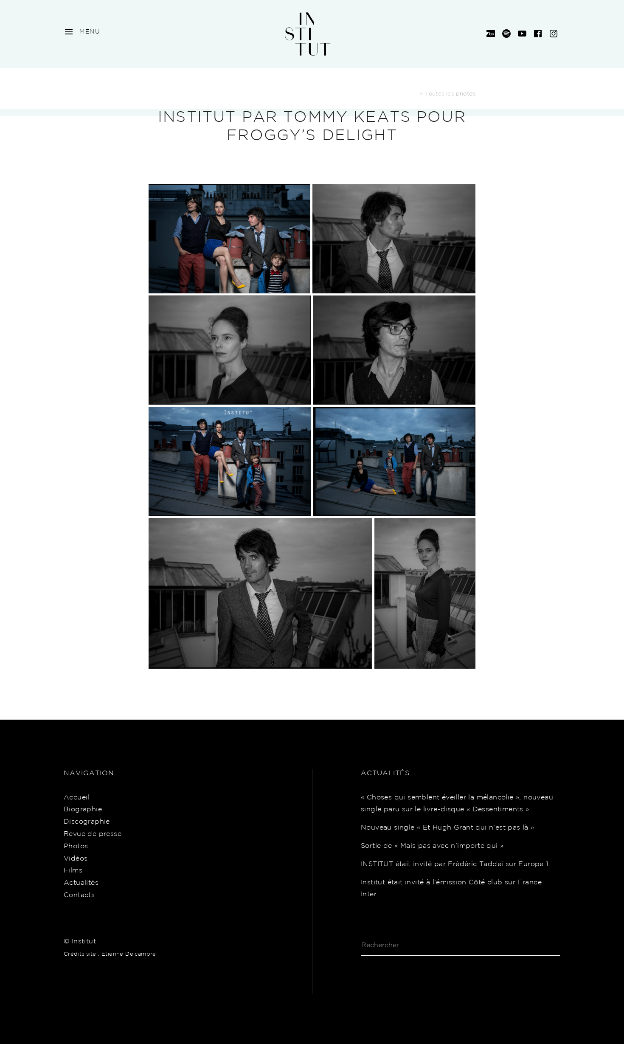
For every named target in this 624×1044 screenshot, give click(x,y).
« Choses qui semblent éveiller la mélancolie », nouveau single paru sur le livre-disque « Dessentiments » (457, 803)
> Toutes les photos (447, 94)
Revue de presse (92, 834)
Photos (76, 846)
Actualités (81, 883)
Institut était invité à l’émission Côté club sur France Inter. (451, 888)
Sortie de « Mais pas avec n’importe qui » (432, 846)
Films (73, 870)
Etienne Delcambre (128, 954)
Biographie (83, 809)
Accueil (77, 797)
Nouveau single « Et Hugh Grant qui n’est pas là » (447, 828)
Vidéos (75, 858)
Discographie (87, 822)
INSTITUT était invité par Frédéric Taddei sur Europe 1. (455, 864)
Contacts (79, 895)
